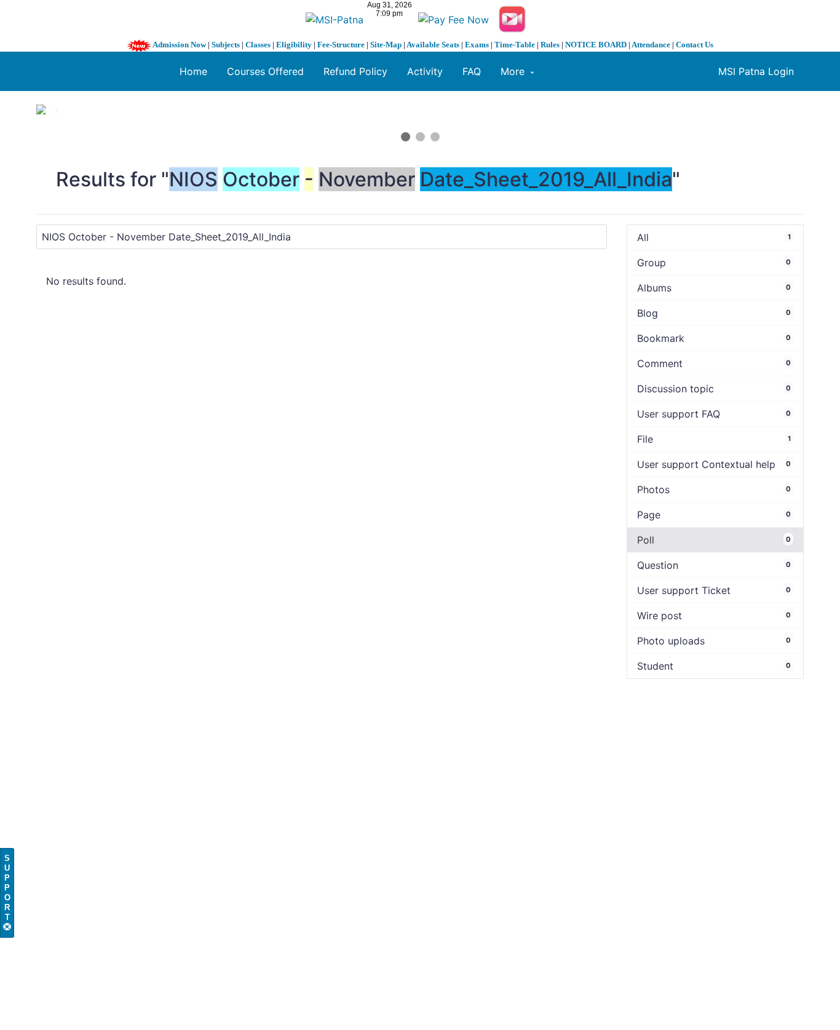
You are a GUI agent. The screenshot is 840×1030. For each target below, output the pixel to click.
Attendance (651, 44)
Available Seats (432, 44)
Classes (258, 44)
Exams (477, 44)
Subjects (226, 44)
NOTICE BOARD (596, 44)
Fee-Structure (341, 44)
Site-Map (386, 44)
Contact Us (694, 44)
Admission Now (179, 44)
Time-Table (514, 44)
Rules (550, 44)
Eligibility (294, 44)
